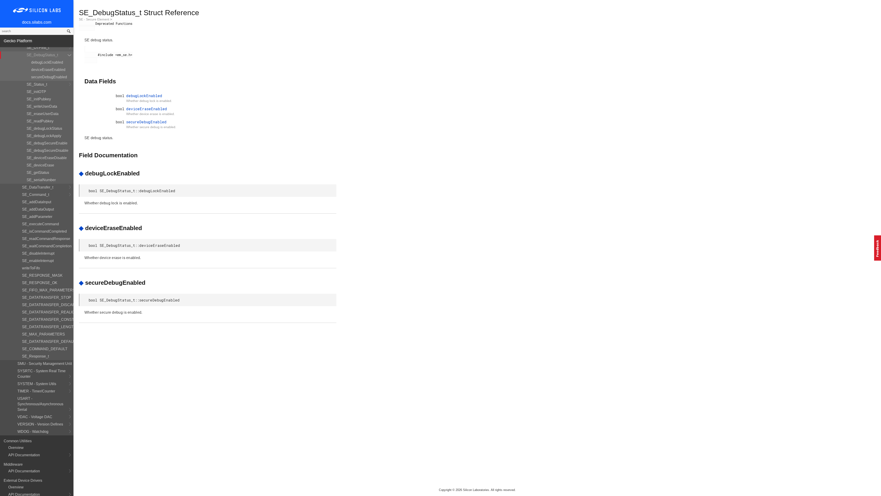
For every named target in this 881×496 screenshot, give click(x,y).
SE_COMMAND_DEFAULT (44, 349)
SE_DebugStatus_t (42, 55)
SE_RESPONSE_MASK (42, 275)
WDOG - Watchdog (32, 432)
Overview (16, 448)
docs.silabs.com (36, 22)
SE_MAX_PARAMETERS (43, 334)
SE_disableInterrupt (38, 253)
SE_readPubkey (40, 121)
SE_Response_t (35, 356)
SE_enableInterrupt (38, 261)
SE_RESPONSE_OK (39, 283)
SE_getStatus (38, 173)
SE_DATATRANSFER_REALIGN (47, 312)
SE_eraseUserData (43, 114)
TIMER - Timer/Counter (36, 391)
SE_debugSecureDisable (47, 150)
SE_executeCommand (40, 224)
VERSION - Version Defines (40, 424)
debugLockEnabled (47, 62)
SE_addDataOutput (38, 209)
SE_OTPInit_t (38, 48)
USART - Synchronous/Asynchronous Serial (40, 404)
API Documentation (24, 455)
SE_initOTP (36, 92)
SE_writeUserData (42, 106)
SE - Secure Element (94, 19)
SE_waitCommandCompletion (47, 246)
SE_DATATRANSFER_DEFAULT (47, 342)
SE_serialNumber (41, 180)
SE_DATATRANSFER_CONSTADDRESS (47, 319)
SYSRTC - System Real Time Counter (41, 373)
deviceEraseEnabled (48, 70)
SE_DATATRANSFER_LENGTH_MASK (47, 327)
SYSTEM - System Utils (36, 384)
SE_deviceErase (40, 165)
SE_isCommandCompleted (44, 231)
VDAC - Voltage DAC (34, 417)
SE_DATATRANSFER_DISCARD (47, 305)
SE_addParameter (37, 217)
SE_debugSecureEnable (47, 143)
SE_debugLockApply (44, 136)
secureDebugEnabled (49, 77)
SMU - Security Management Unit (44, 364)
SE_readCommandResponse (46, 239)
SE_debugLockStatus (44, 128)
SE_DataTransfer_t (37, 187)
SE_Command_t (35, 195)
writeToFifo (31, 268)
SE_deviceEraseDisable (47, 158)
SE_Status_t (37, 84)
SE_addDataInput (36, 202)
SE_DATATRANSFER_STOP (46, 297)
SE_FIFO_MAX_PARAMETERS (47, 290)
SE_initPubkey (39, 99)
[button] (877, 248)
